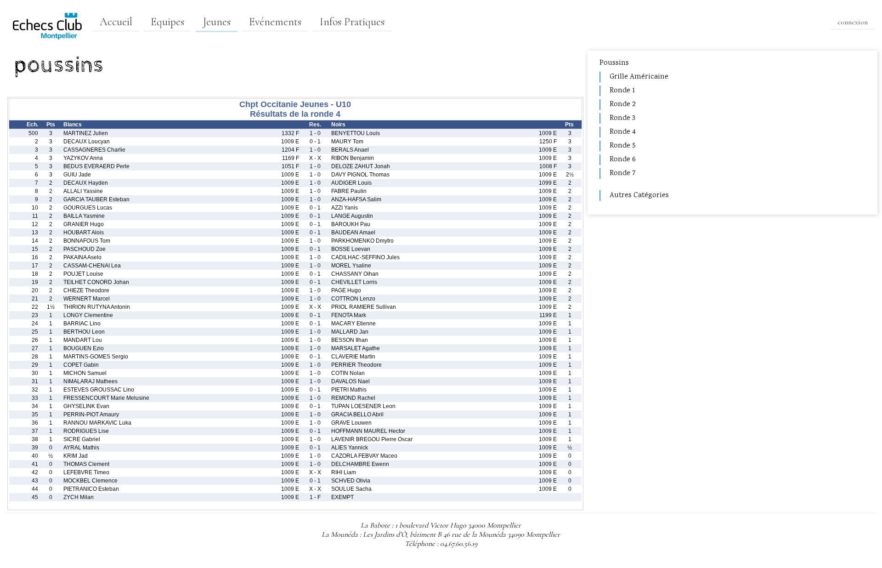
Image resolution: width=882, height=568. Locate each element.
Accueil (116, 21)
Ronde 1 (622, 90)
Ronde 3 (622, 118)
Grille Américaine (639, 77)
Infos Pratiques (352, 21)
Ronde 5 (623, 146)
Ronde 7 (623, 173)
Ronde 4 (623, 132)
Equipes (167, 21)
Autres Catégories (639, 195)
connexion (852, 22)
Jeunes (217, 21)
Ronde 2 (622, 104)
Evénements (275, 21)
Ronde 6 (623, 159)
